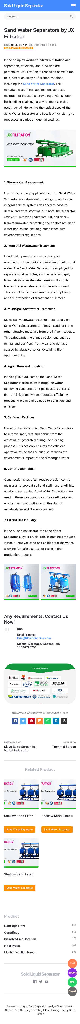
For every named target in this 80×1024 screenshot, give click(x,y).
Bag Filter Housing (48, 1010)
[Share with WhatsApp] (47, 721)
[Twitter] (40, 982)
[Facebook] (35, 982)
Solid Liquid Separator (23, 5)
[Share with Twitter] (23, 721)
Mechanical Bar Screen (20, 952)
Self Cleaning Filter (26, 1010)
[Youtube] (46, 982)
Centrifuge (11, 932)
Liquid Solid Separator (33, 1006)
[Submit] (71, 17)
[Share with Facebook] (15, 721)
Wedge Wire (55, 1006)
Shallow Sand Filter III (20, 816)
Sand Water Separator (18, 48)
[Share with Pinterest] (31, 721)
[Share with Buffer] (64, 721)
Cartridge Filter (14, 926)
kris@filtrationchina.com (34, 638)
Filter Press (12, 946)
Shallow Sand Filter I (19, 874)
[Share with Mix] (39, 721)
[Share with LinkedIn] (56, 721)
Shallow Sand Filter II (57, 816)
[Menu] (72, 5)
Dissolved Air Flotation (20, 939)
